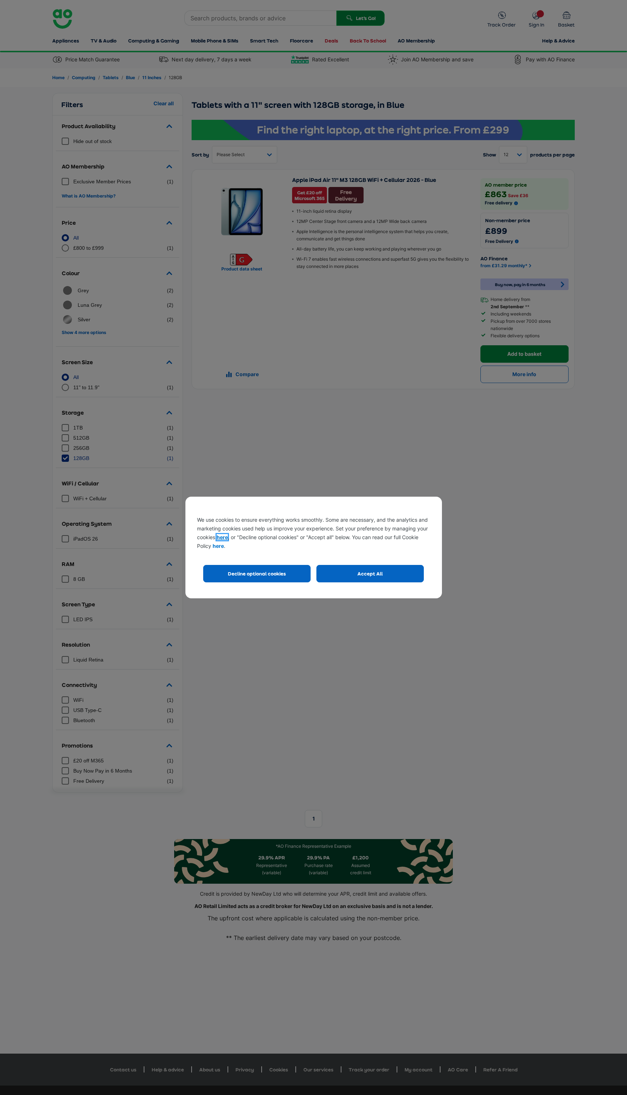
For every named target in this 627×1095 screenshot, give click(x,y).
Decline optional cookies (257, 573)
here (222, 537)
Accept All (370, 573)
